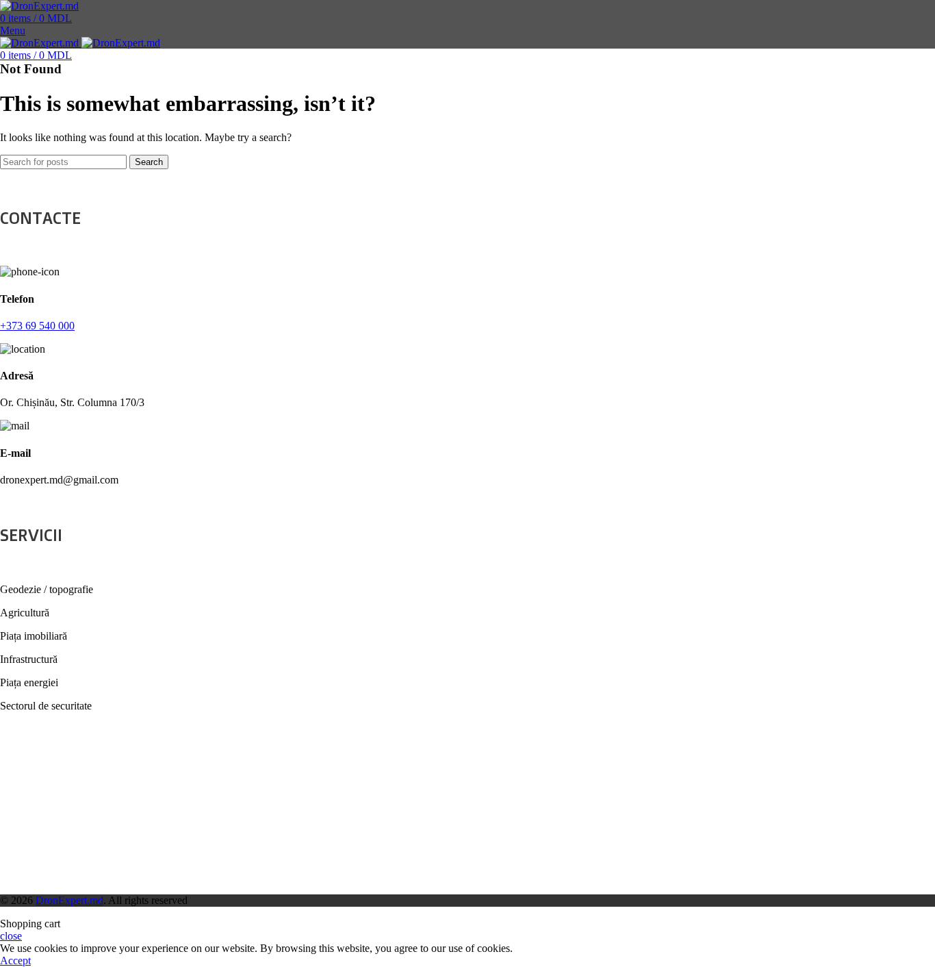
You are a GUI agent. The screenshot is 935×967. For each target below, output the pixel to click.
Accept (15, 960)
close (11, 936)
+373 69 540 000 (37, 325)
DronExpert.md (69, 900)
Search (149, 162)
